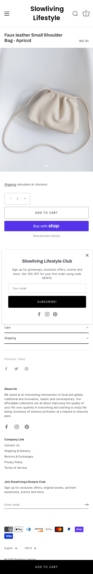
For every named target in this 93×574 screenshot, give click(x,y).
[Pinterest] (55, 314)
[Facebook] (39, 314)
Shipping (10, 184)
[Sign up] (86, 504)
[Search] (75, 14)
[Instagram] (47, 314)
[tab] (46, 327)
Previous (10, 359)
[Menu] (7, 13)
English (8, 548)
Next (22, 359)
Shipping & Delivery (17, 451)
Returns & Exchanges (18, 456)
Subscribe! (47, 301)
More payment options (46, 235)
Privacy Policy (13, 462)
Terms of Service (15, 467)
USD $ (28, 548)
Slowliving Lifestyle (46, 13)
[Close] (87, 255)
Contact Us (11, 445)
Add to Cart (46, 567)
